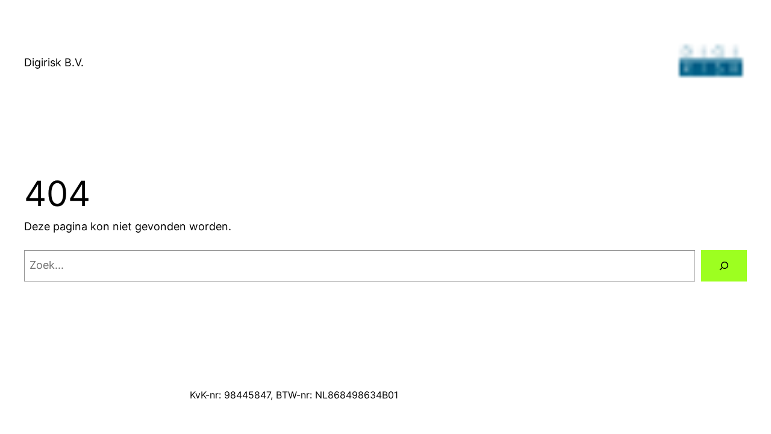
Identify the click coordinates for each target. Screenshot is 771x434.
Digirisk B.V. (54, 62)
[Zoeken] (724, 265)
